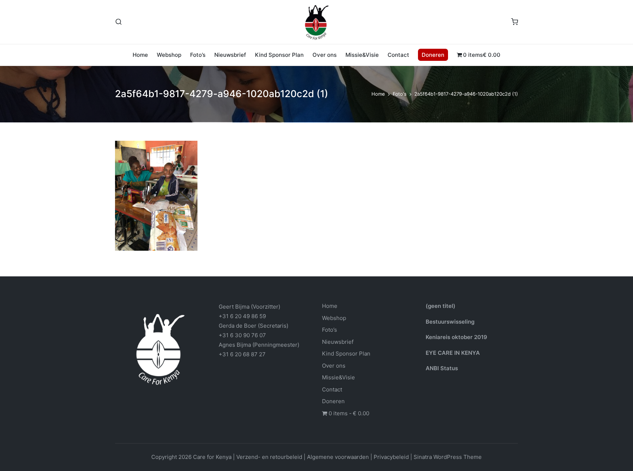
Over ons (333, 365)
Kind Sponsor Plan (346, 353)
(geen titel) (440, 305)
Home (329, 305)
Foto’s (329, 329)
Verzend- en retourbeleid (269, 456)
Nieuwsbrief (337, 341)
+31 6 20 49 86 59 (242, 316)
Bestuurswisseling (450, 321)
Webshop (334, 317)
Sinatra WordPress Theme (448, 456)
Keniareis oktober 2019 (456, 337)
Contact (332, 389)
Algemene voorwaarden (338, 456)
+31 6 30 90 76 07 (242, 335)
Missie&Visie (338, 377)
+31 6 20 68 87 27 (242, 354)
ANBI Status (442, 368)
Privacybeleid (391, 456)
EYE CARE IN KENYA (453, 352)
